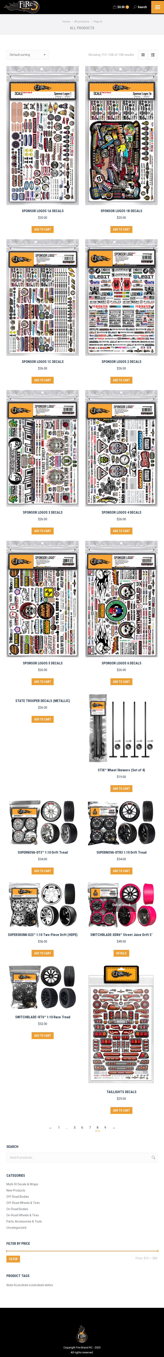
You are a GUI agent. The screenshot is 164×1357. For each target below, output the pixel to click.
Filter (13, 1259)
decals (9, 1284)
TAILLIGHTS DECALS (121, 1092)
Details (121, 953)
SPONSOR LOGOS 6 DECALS (121, 663)
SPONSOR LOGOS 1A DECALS (43, 211)
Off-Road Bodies (17, 1196)
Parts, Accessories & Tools (24, 1221)
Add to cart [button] (42, 229)
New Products (15, 1190)
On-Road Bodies (17, 1209)
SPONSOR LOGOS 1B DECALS (121, 211)
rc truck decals (36, 1284)
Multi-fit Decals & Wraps (22, 1184)
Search (153, 1157)
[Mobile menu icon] (157, 7)
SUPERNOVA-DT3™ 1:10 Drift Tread (43, 852)
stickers (49, 1284)
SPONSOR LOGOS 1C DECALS (43, 362)
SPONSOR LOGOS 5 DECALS (43, 663)
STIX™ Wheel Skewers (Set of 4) (121, 770)
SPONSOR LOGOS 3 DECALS (43, 512)
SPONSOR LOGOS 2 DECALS (121, 362)
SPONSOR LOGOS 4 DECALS (121, 512)
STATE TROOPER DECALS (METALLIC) (42, 701)
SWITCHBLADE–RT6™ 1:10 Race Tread (42, 1017)
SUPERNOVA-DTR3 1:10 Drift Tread (121, 852)
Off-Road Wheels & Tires (23, 1203)
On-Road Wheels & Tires (22, 1215)
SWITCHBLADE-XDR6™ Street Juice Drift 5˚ (121, 935)
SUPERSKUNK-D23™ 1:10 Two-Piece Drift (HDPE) (43, 935)
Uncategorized (16, 1227)
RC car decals (21, 1284)
